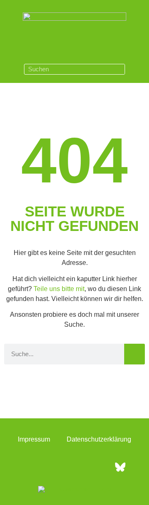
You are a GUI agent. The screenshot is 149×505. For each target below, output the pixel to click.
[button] (74, 50)
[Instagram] (51, 466)
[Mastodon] (97, 466)
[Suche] (119, 69)
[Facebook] (29, 466)
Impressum (34, 439)
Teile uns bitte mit (59, 288)
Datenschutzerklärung (99, 439)
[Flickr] (74, 466)
